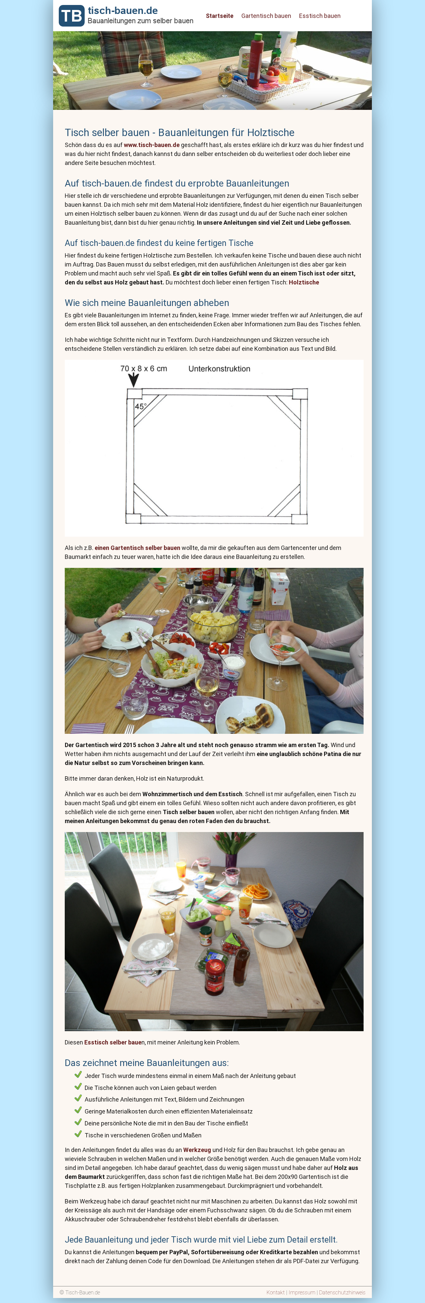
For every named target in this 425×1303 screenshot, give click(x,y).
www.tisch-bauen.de (152, 144)
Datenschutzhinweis (342, 1292)
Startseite (219, 15)
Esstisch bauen (320, 15)
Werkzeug (197, 1149)
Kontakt (276, 1292)
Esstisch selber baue (112, 1042)
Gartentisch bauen (266, 15)
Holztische (304, 282)
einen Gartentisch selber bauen (137, 547)
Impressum (302, 1292)
